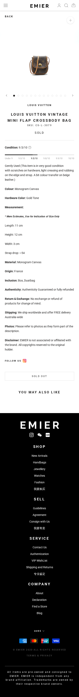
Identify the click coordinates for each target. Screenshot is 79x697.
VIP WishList (39, 560)
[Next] (72, 95)
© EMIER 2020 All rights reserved (39, 650)
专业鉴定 (39, 573)
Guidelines (39, 508)
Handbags (39, 462)
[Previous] (6, 95)
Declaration (39, 599)
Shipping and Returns (39, 567)
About (39, 593)
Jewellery (39, 469)
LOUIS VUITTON (39, 105)
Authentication (39, 554)
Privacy (46, 655)
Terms (31, 655)
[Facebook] (24, 360)
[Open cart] (73, 5)
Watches (39, 475)
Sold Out (39, 376)
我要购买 (39, 489)
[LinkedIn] (48, 434)
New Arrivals (39, 455)
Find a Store (39, 606)
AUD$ (37, 631)
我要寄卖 (39, 528)
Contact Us (40, 547)
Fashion (39, 482)
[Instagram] (31, 434)
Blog (39, 613)
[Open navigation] (6, 5)
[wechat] (39, 434)
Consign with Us (39, 521)
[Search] (66, 5)
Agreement (39, 515)
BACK (9, 16)
